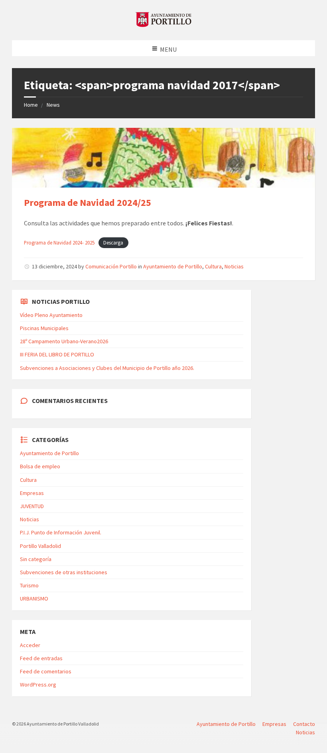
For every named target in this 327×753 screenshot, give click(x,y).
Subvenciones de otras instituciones (63, 572)
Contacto (304, 724)
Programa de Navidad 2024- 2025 (59, 242)
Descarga (113, 242)
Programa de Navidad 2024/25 (87, 202)
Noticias (234, 266)
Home (31, 104)
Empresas (32, 493)
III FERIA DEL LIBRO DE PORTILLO (57, 354)
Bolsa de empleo (40, 466)
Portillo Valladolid (40, 546)
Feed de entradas (41, 658)
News (53, 104)
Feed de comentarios (45, 671)
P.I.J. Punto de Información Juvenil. (60, 532)
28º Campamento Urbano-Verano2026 (64, 341)
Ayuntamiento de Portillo (172, 266)
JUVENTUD (32, 506)
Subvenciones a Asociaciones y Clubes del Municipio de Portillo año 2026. (107, 368)
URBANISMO (34, 598)
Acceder (30, 645)
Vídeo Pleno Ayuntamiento (51, 315)
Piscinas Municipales (44, 328)
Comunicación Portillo (111, 266)
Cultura (213, 266)
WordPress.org (38, 684)
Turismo (29, 585)
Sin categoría (35, 559)
